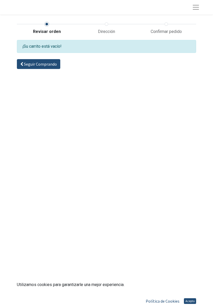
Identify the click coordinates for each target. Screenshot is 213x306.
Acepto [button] (190, 301)
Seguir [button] (40, 64)
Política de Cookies (162, 301)
